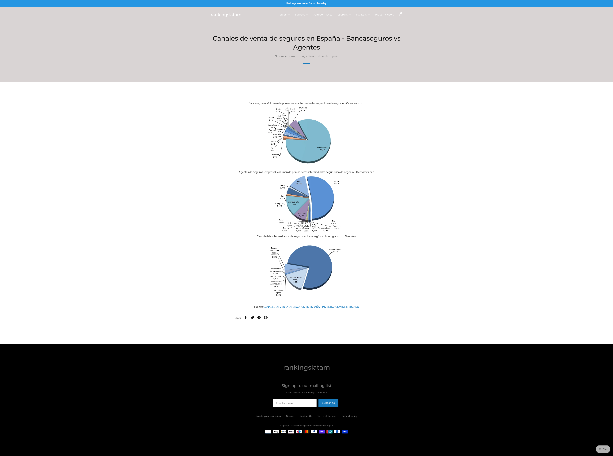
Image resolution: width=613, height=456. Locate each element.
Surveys (300, 14)
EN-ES (283, 14)
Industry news (384, 14)
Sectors (343, 14)
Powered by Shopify (323, 425)
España (333, 56)
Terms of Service (326, 416)
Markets (361, 14)
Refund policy (349, 416)
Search (290, 416)
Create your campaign (268, 416)
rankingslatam (226, 14)
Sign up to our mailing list (306, 385)
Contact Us (305, 416)
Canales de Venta (318, 56)
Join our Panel (323, 14)
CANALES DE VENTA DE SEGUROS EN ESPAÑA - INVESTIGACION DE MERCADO (311, 306)
